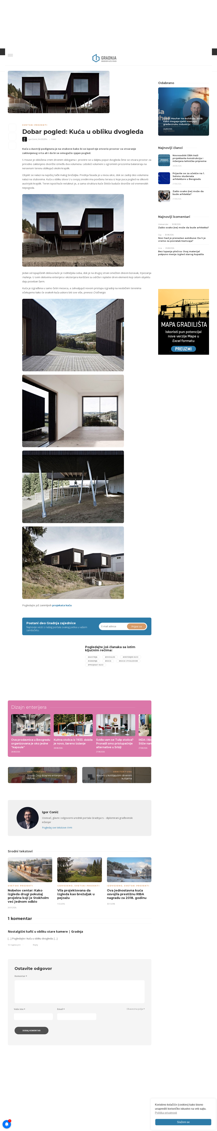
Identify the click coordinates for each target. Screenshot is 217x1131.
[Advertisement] (49, 669)
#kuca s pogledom (128, 661)
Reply (35, 944)
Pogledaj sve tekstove (57, 827)
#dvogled (110, 657)
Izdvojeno (65, 886)
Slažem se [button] (183, 1122)
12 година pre (14, 944)
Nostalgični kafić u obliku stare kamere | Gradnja (45, 931)
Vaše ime (19, 1009)
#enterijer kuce (130, 657)
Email (61, 1009)
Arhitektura (36, 772)
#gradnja (92, 661)
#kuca (108, 661)
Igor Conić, (33, 139)
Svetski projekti (34, 125)
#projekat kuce (95, 665)
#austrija (92, 657)
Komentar (21, 976)
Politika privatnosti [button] (166, 1112)
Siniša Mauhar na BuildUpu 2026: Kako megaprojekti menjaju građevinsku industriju (183, 121)
